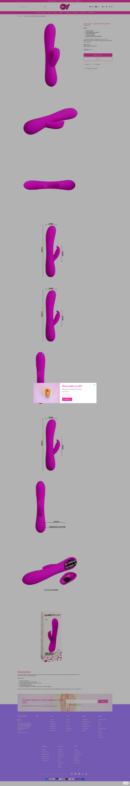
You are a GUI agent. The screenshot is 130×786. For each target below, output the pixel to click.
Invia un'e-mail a (65, 391)
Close (94, 385)
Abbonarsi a (67, 399)
